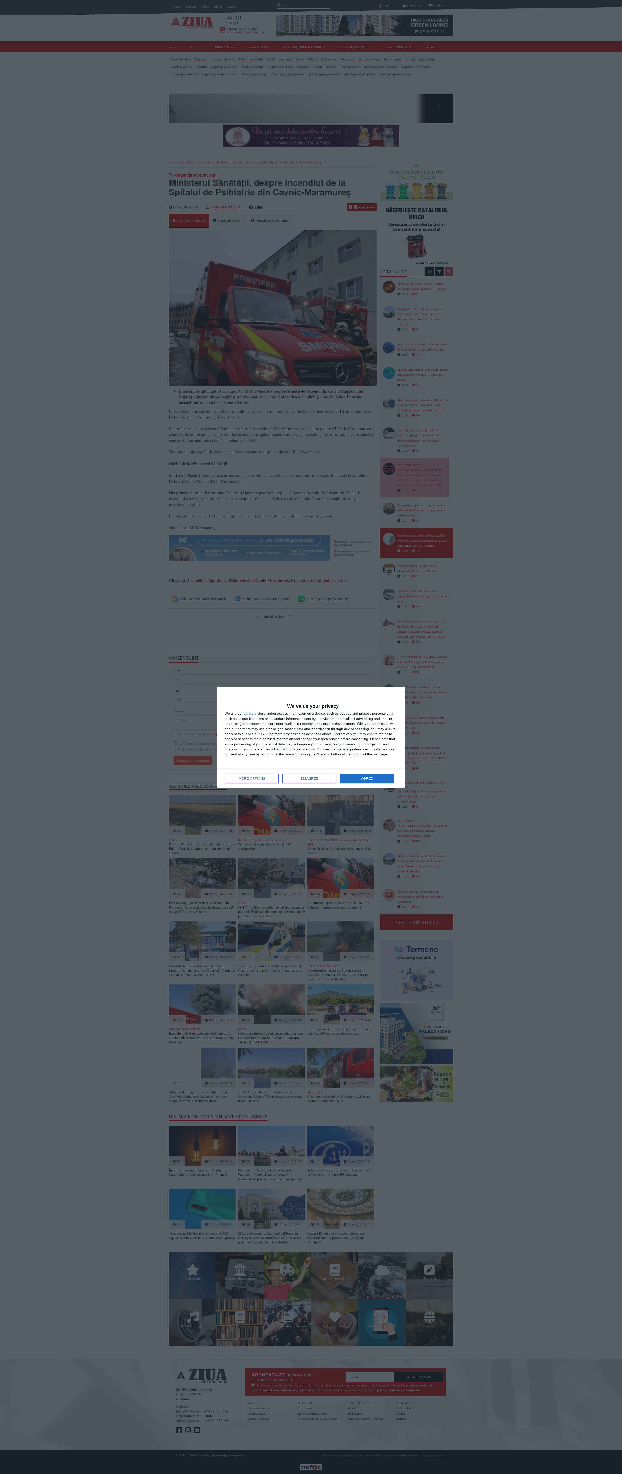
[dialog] (311, 737)
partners (250, 713)
